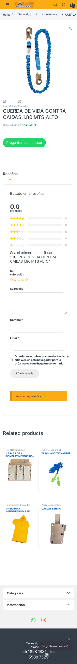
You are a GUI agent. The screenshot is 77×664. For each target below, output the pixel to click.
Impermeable (12, 505)
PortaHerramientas (15, 450)
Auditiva (45, 450)
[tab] (10, 175)
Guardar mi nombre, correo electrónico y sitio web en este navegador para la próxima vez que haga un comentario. (42, 360)
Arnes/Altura (49, 14)
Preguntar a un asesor (24, 142)
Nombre (16, 319)
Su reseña (16, 288)
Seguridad (24, 14)
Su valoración (17, 272)
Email (15, 338)
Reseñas (10, 174)
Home (6, 14)
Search (55, 4)
